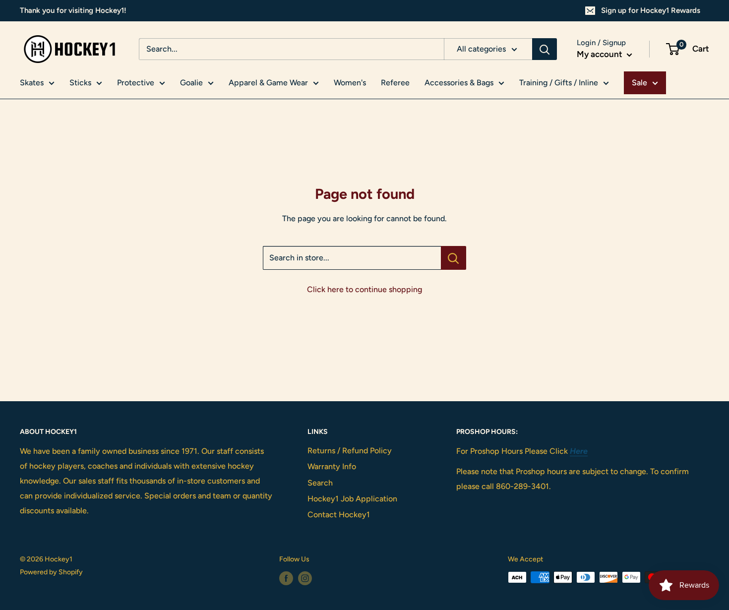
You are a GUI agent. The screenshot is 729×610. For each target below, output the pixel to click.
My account (600, 54)
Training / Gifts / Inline (558, 82)
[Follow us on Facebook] (286, 578)
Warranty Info (331, 466)
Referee (395, 82)
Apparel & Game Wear (268, 82)
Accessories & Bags (459, 82)
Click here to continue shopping (364, 289)
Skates (32, 82)
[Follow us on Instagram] (305, 578)
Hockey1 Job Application (352, 498)
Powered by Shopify (51, 572)
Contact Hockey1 (338, 514)
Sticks (80, 82)
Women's (350, 82)
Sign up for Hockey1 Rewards (650, 10)
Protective (135, 82)
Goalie (191, 82)
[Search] (544, 49)
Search (320, 483)
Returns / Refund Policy (349, 450)
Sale (639, 82)
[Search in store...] (453, 258)
